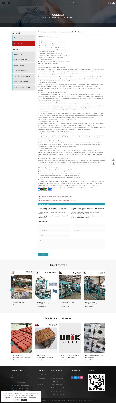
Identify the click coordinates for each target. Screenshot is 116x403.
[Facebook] (72, 377)
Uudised (57, 3)
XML (82, 400)
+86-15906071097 (20, 382)
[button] (12, 290)
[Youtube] (78, 377)
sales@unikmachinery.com (22, 385)
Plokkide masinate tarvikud (22, 76)
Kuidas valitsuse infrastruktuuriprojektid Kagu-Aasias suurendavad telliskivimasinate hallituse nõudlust (52, 209)
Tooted (42, 3)
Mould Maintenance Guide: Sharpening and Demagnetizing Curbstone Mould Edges (87, 209)
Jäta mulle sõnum (54, 36)
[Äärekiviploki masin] (21, 285)
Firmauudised (18, 38)
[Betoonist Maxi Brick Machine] (70, 285)
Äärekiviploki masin (19, 302)
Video (91, 3)
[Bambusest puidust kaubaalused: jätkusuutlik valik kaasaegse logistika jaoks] (46, 338)
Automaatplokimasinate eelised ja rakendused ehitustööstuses (55, 196)
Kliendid (40, 381)
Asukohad (40, 384)
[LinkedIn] (75, 377)
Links (71, 400)
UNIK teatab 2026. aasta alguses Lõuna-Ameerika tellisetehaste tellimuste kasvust (85, 212)
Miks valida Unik (42, 375)
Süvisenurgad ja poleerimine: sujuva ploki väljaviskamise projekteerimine (53, 216)
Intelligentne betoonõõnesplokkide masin (45, 303)
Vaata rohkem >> (17, 305)
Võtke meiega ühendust (79, 3)
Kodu (26, 3)
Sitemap (75, 400)
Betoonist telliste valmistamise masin (91, 303)
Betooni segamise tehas (21, 81)
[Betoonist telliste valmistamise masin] (94, 285)
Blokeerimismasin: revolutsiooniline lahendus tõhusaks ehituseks (21, 356)
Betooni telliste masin (20, 59)
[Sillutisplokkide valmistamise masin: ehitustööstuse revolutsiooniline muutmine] (70, 338)
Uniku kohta (34, 3)
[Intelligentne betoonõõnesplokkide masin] (46, 285)
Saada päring (66, 3)
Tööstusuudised (27, 25)
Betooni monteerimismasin (22, 87)
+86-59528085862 (17, 380)
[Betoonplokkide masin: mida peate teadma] (94, 338)
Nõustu (24, 399)
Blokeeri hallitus (19, 65)
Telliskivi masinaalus (20, 70)
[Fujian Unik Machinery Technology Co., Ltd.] (6, 3)
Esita (43, 254)
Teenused (50, 3)
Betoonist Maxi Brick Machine (67, 303)
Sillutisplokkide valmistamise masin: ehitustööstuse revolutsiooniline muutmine (70, 356)
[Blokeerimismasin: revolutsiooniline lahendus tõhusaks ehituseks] (21, 338)
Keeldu (17, 399)
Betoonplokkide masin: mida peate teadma (94, 356)
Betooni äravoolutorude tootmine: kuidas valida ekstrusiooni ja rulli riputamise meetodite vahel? (88, 216)
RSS (79, 400)
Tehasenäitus (41, 378)
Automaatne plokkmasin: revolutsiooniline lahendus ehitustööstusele (56, 200)
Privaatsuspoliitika (87, 400)
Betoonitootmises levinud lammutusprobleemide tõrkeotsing (52, 212)
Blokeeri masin (18, 54)
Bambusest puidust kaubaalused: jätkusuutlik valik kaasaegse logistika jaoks (45, 356)
